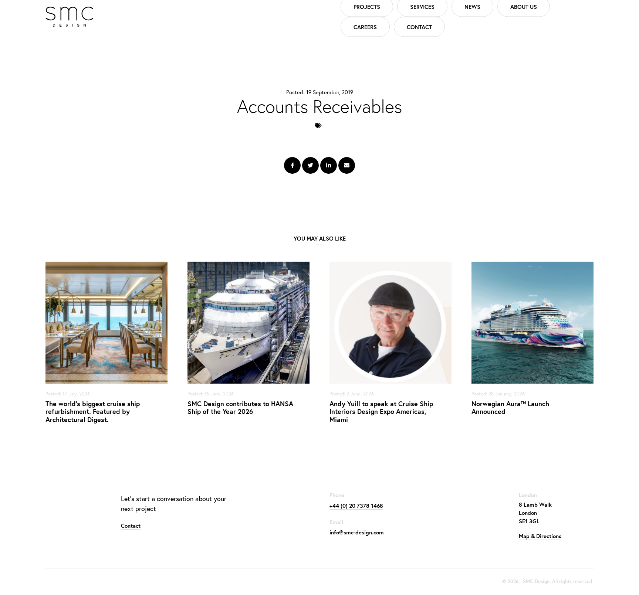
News (472, 6)
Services (422, 6)
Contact (419, 26)
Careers (365, 26)
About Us (523, 6)
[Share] (292, 165)
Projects (367, 6)
